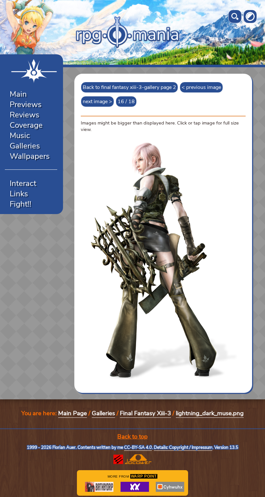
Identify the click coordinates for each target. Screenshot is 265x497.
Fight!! (20, 204)
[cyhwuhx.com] (170, 487)
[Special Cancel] (135, 487)
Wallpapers (30, 156)
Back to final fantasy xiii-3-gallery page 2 (129, 87)
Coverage (26, 125)
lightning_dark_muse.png (210, 413)
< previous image (201, 87)
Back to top (132, 436)
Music (20, 135)
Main (18, 94)
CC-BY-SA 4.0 (138, 447)
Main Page (72, 413)
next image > (97, 101)
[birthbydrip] (99, 487)
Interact (23, 183)
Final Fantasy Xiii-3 (145, 413)
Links (19, 194)
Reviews (24, 115)
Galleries (25, 146)
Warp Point (144, 476)
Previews (26, 104)
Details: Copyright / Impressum (183, 447)
